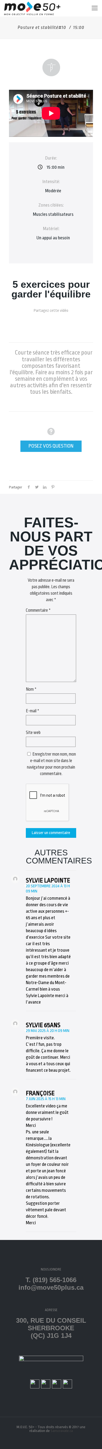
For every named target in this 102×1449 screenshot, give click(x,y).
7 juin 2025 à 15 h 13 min (46, 1099)
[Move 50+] (32, 8)
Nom (31, 689)
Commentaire (38, 610)
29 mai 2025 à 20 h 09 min (47, 1030)
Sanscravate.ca (62, 1431)
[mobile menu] (94, 8)
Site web (33, 732)
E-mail (32, 711)
